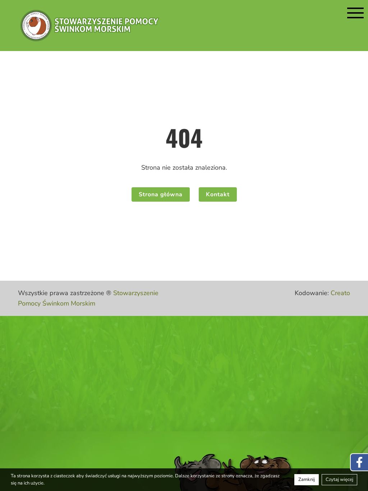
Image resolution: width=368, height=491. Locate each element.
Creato (340, 293)
